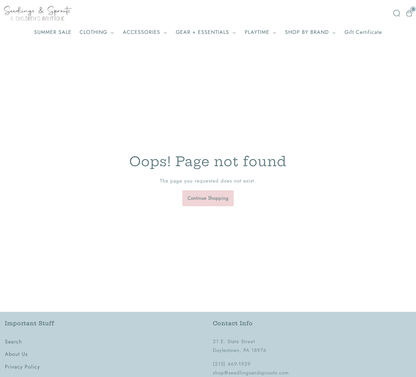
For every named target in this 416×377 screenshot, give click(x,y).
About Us (16, 354)
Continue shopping (208, 198)
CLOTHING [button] (94, 32)
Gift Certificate (363, 32)
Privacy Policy (22, 366)
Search (13, 341)
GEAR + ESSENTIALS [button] (203, 32)
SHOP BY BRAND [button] (308, 32)
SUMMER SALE (53, 32)
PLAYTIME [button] (258, 32)
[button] (396, 13)
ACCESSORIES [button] (142, 32)
